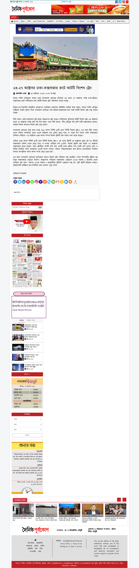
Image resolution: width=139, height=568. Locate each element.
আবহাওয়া (29, 546)
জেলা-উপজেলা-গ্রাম (39, 21)
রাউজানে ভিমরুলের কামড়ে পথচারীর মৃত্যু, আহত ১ (32, 346)
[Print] (45, 182)
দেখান (27, 435)
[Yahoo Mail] (41, 182)
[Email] (53, 182)
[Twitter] (19, 182)
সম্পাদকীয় (33, 551)
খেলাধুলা (67, 21)
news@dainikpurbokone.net (72, 541)
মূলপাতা (15, 21)
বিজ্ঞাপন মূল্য (66, 1)
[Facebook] (15, 182)
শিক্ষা (97, 21)
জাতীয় (29, 21)
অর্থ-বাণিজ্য (59, 21)
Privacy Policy (65, 544)
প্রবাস (102, 21)
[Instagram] (36, 182)
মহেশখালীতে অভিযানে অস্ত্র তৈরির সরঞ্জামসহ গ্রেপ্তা (32, 336)
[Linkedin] (24, 182)
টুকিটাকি (30, 549)
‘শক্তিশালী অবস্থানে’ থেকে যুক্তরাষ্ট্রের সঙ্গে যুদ (31, 356)
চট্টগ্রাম (23, 21)
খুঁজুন (40, 207)
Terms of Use (77, 544)
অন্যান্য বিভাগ (121, 21)
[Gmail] (58, 182)
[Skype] (49, 182)
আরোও (26, 374)
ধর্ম (113, 21)
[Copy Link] (62, 182)
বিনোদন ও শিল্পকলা (78, 21)
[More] (70, 182)
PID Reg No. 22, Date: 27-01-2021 (71, 546)
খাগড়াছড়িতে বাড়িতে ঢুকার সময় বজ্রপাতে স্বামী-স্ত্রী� (33, 366)
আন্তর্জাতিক (50, 21)
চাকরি (108, 21)
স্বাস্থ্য (39, 551)
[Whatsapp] (32, 182)
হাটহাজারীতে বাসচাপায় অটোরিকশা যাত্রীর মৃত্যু (31, 326)
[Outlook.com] (66, 182)
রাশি (36, 549)
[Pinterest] (28, 182)
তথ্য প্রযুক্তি (90, 21)
